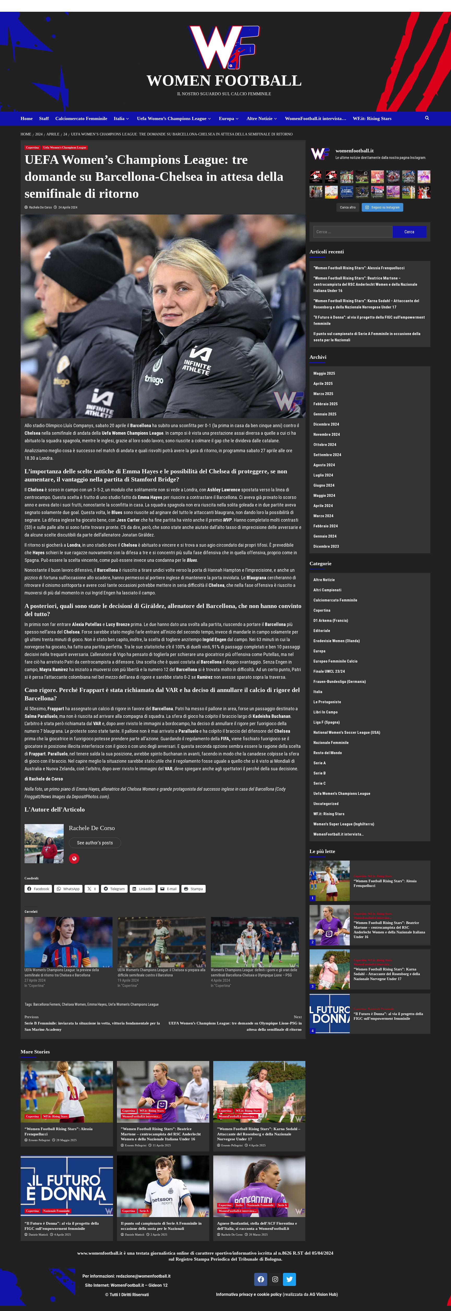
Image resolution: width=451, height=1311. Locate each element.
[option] (370, 883)
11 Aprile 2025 (162, 1145)
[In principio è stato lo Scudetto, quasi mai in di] (408, 176)
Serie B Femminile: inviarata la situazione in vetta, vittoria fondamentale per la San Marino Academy (92, 1023)
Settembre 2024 (327, 454)
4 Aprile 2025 (257, 1145)
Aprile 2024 (323, 505)
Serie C (319, 783)
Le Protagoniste (327, 702)
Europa (226, 118)
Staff (44, 118)
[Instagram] (275, 1279)
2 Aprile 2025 (159, 1234)
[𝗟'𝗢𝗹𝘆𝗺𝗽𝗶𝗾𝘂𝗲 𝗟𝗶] (424, 192)
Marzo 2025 (323, 393)
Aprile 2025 (323, 383)
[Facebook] (260, 1279)
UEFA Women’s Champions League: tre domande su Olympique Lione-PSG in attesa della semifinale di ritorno (235, 1023)
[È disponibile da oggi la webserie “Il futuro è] (346, 192)
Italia (119, 118)
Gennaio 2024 (324, 536)
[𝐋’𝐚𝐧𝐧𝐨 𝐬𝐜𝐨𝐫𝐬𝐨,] (362, 176)
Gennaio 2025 (324, 414)
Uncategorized (326, 803)
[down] (127, 118)
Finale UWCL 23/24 (329, 671)
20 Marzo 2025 (258, 1234)
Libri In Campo (325, 712)
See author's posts (95, 842)
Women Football (224, 80)
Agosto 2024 (324, 465)
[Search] (427, 118)
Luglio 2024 (323, 475)
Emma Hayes (97, 1004)
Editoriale (321, 630)
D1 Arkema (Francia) (330, 620)
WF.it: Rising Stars (372, 118)
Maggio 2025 (324, 373)
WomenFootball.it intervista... (141, 1116)
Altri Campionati (327, 590)
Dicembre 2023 (326, 546)
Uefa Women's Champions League (64, 147)
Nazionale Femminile (56, 1210)
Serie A (144, 1210)
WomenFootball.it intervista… (315, 118)
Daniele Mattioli (38, 1234)
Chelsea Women (74, 1004)
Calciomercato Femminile (81, 118)
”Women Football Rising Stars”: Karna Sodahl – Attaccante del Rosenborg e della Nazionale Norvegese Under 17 (258, 1134)
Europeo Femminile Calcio (335, 661)
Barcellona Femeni (46, 1004)
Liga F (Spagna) (326, 722)
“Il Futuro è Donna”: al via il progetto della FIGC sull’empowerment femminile (369, 320)
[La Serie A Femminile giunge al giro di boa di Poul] (362, 192)
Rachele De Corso (40, 207)
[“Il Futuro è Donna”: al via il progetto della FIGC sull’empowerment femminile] (67, 1186)
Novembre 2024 (326, 434)
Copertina (32, 147)
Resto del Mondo (327, 752)
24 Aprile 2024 (67, 207)
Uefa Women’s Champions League (171, 118)
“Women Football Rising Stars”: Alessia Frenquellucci (359, 268)
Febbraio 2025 (325, 404)
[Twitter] (289, 1279)
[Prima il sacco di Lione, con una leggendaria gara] (393, 176)
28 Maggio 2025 (66, 1140)
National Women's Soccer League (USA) (346, 732)
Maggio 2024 (324, 495)
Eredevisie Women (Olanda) (336, 641)
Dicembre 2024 (326, 424)
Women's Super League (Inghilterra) (343, 824)
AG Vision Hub (323, 1294)
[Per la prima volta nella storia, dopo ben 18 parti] (377, 192)
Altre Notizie (259, 118)
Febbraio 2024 (325, 526)
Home (27, 118)
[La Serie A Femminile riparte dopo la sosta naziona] (316, 192)
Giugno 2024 (323, 485)
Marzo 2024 (323, 516)
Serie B (319, 773)
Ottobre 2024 (324, 444)
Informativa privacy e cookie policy (249, 1294)
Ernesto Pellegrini (39, 1140)
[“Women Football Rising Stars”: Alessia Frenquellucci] (67, 1092)
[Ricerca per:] (353, 232)
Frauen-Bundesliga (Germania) (339, 681)
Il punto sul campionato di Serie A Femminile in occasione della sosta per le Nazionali (366, 336)
